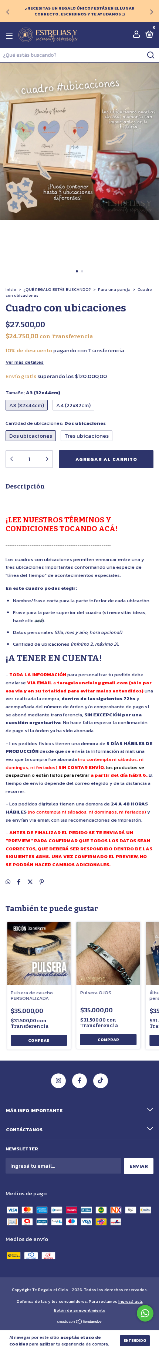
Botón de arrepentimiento (79, 1310)
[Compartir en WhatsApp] (8, 882)
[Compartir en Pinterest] (42, 882)
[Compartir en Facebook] (18, 882)
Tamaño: (33, 392)
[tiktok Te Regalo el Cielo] (100, 1080)
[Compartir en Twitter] (30, 882)
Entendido (135, 1340)
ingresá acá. (130, 1301)
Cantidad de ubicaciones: (56, 423)
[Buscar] (150, 55)
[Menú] (11, 35)
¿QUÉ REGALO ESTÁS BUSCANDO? (57, 289)
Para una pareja (114, 289)
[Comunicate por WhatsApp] (145, 1313)
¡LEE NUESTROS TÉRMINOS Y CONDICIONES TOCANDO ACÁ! (62, 524)
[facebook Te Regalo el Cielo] (79, 1080)
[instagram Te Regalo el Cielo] (58, 1080)
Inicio (11, 289)
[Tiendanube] (80, 1322)
